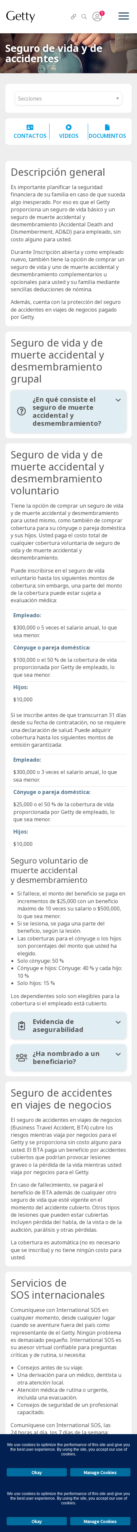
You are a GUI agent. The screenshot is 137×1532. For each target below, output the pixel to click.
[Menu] (123, 16)
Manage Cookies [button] (100, 1472)
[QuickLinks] (73, 16)
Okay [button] (37, 1472)
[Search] (84, 16)
